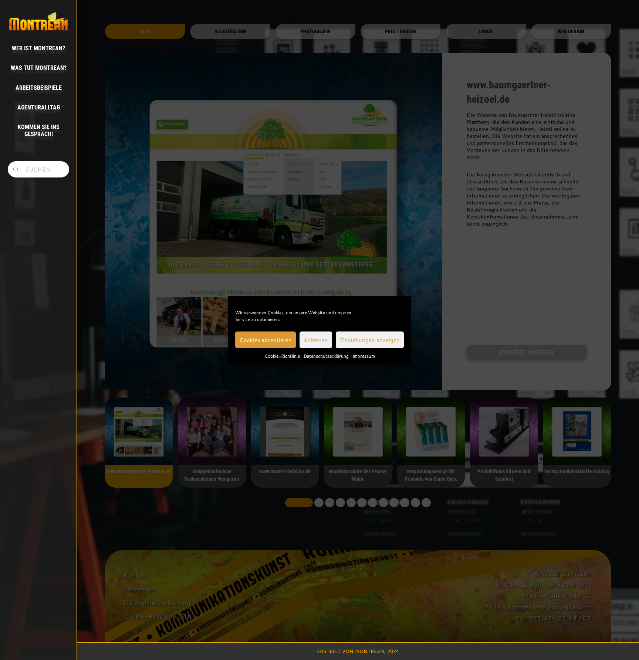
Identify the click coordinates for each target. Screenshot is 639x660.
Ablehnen (316, 339)
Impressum (363, 355)
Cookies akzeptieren (265, 339)
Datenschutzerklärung (326, 355)
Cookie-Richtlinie (282, 355)
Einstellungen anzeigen (370, 339)
